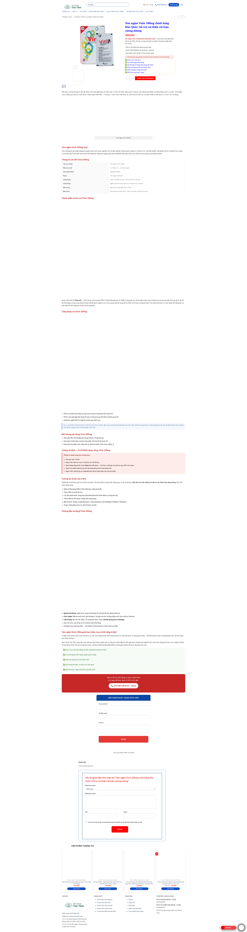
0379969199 (160, 902)
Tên (86, 812)
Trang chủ (67, 17)
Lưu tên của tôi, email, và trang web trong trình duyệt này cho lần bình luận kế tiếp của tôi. (115, 822)
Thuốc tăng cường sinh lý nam (88, 17)
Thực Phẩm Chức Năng (115, 11)
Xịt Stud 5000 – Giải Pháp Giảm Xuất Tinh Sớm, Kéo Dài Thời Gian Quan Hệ (108, 883)
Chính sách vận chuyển (104, 905)
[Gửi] (127, 4)
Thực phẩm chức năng (135, 911)
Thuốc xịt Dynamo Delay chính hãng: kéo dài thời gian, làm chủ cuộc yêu (170, 883)
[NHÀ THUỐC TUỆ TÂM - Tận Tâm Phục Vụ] (73, 6)
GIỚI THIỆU (149, 11)
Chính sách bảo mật (103, 902)
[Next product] (179, 16)
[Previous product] (183, 16)
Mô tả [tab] (64, 87)
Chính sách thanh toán (104, 908)
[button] (183, 5)
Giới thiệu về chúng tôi (104, 899)
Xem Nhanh (76, 888)
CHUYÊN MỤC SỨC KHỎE (134, 11)
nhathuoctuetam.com (76, 916)
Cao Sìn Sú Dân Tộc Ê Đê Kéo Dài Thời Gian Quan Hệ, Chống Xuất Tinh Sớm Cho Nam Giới (139, 883)
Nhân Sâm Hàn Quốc (96, 11)
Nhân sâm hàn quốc (134, 908)
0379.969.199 (74, 913)
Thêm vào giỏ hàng (145, 78)
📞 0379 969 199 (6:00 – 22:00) (123, 686)
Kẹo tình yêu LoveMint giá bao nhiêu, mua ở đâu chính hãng (76, 883)
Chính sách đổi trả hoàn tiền (106, 911)
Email (126, 812)
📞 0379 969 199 (161, 5)
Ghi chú (101, 722)
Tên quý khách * (103, 704)
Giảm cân (131, 902)
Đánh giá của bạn (90, 785)
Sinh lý (130, 899)
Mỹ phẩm (131, 905)
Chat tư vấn (174, 5)
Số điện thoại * (103, 713)
